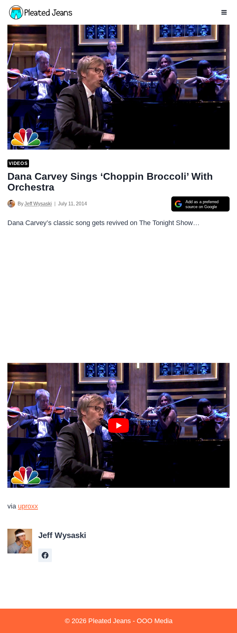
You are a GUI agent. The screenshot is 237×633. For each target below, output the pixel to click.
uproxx (28, 506)
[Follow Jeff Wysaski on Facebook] (45, 555)
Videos (18, 163)
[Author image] (11, 204)
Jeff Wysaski (38, 203)
